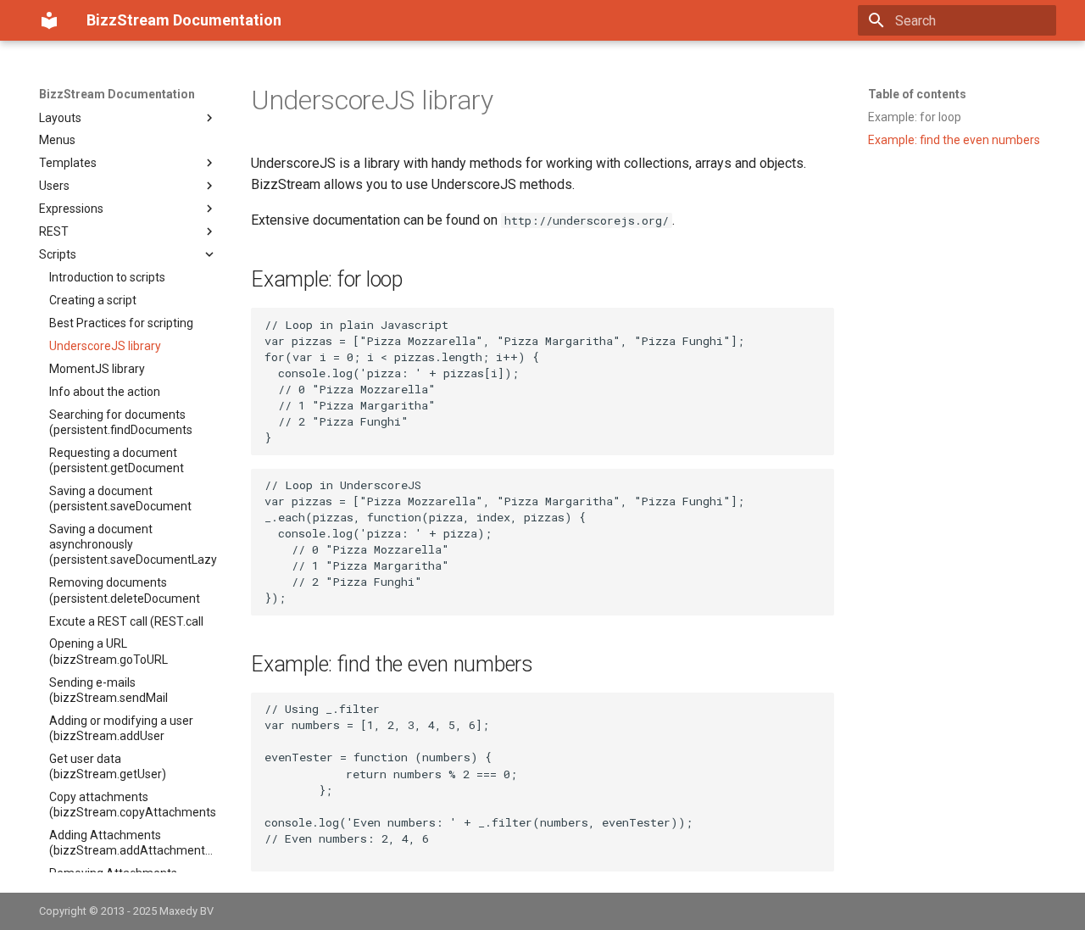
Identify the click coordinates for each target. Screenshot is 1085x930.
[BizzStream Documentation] (49, 20)
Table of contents (917, 94)
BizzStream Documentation (117, 94)
